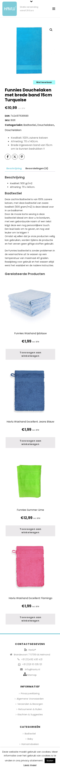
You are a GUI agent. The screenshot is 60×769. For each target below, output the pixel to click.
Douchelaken (45, 125)
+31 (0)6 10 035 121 (32, 664)
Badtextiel (29, 125)
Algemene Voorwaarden (30, 698)
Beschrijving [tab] (14, 168)
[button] (51, 30)
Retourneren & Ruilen (30, 709)
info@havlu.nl (32, 669)
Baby (30, 738)
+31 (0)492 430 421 (31, 659)
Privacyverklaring (30, 693)
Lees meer (30, 765)
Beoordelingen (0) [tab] (36, 168)
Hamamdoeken (30, 744)
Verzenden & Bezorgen (30, 704)
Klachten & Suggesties (30, 714)
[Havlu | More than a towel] (8, 7)
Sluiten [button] (50, 760)
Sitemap (32, 675)
